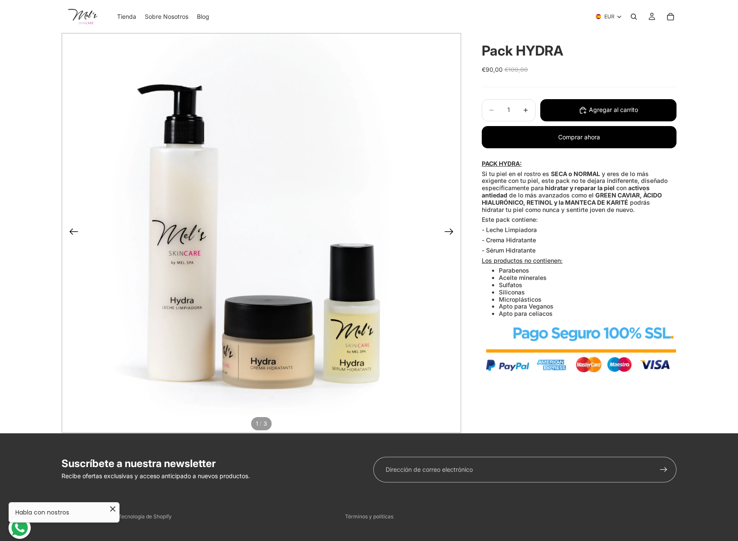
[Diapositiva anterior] (71, 232)
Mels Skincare (98, 516)
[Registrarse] (664, 470)
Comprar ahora (579, 137)
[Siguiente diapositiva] (451, 232)
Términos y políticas (369, 516)
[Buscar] (633, 16)
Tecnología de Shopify (145, 516)
